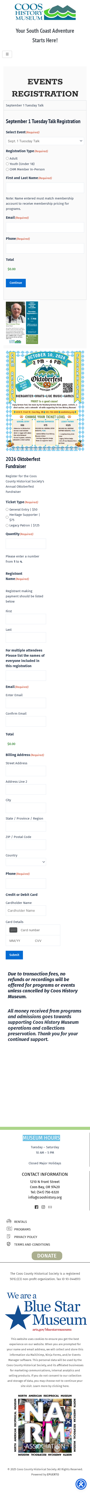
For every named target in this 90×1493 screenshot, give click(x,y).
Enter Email (14, 695)
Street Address (16, 763)
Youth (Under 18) (22, 164)
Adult (13, 158)
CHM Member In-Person (27, 169)
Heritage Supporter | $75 (24, 517)
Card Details (14, 922)
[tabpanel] (44, 205)
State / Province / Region (24, 818)
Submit (14, 955)
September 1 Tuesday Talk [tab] (24, 105)
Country (11, 855)
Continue (16, 283)
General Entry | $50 (23, 509)
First (9, 611)
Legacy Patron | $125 (24, 525)
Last (9, 630)
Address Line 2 (16, 782)
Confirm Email (16, 713)
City (8, 800)
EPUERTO (53, 1474)
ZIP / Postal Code (18, 837)
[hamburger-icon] (7, 54)
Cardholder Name (19, 903)
